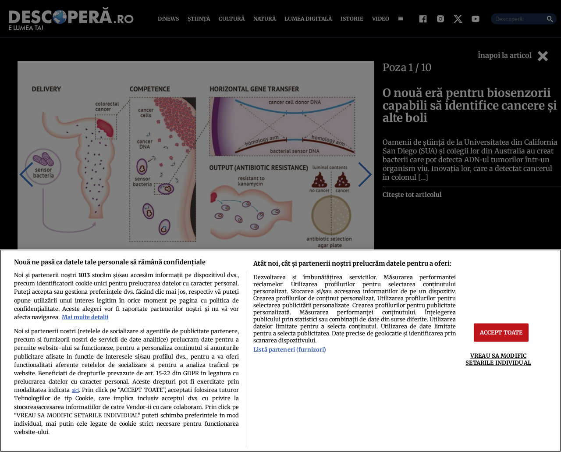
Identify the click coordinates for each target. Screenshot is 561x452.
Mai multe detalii (85, 316)
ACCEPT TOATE (501, 332)
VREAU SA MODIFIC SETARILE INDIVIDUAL (498, 359)
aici (75, 390)
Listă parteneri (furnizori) (289, 349)
